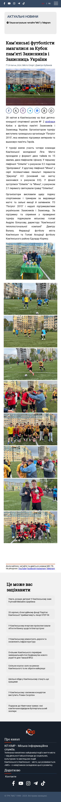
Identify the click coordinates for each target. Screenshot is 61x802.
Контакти (10, 776)
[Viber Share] (23, 110)
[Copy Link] (51, 110)
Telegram (50, 568)
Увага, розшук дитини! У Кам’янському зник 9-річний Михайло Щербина (30, 600)
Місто (25, 65)
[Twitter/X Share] (16, 110)
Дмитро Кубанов (44, 65)
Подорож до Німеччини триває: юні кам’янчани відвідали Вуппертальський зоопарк (27, 708)
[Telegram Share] (30, 110)
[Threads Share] (44, 110)
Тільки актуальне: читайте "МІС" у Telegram (29, 22)
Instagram (41, 568)
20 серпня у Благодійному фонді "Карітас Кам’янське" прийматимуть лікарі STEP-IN (28, 613)
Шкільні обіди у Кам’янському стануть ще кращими (28, 680)
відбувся (50, 121)
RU (49, 3)
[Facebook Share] (9, 110)
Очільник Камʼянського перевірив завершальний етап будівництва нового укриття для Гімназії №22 (27, 655)
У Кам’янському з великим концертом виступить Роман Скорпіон (26, 693)
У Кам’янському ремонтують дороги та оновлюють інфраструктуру (27, 640)
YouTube (22, 568)
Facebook (31, 568)
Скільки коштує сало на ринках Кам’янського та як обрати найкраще (26, 667)
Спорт (31, 65)
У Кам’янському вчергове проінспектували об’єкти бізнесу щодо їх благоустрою (29, 627)
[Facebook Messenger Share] (37, 110)
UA (43, 3)
